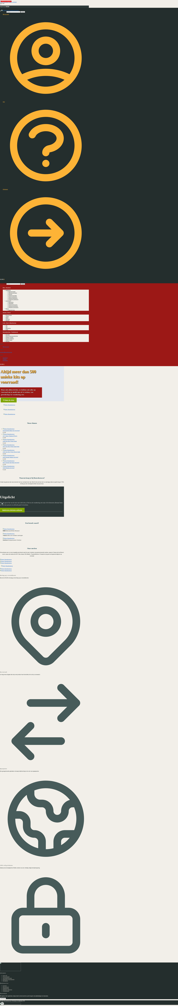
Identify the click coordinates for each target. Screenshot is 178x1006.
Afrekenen (5, 189)
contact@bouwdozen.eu (6, 352)
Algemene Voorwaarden (8, 979)
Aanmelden (3, 998)
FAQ (4, 102)
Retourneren (6, 987)
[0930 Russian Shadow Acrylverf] (33, 455)
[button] (2, 279)
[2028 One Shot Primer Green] (33, 440)
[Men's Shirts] (9, 405)
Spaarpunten (6, 988)
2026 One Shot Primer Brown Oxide (11, 452)
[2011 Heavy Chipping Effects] (33, 434)
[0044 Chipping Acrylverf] (33, 466)
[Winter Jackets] (9, 414)
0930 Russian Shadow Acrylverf (10, 457)
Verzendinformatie (7, 978)
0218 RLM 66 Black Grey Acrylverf (11, 430)
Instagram (5, 360)
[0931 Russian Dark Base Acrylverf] (33, 461)
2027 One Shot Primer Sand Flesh (11, 446)
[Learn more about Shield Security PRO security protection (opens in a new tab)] (2, 1003)
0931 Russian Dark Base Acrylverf (11, 462)
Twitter (5, 359)
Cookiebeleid (6, 991)
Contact (5, 985)
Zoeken (22, 11)
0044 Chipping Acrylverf (8, 468)
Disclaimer (5, 981)
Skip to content (13, 2)
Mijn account (6, 14)
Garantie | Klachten (7, 989)
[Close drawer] (0, 5)
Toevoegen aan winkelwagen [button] (13, 432)
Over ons (5, 975)
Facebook (5, 358)
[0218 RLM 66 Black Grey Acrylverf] (33, 429)
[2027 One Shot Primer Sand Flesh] (33, 445)
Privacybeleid (6, 977)
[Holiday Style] (9, 409)
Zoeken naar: (3, 11)
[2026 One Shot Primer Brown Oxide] (33, 450)
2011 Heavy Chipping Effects (10, 436)
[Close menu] (0, 0)
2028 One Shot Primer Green (10, 441)
